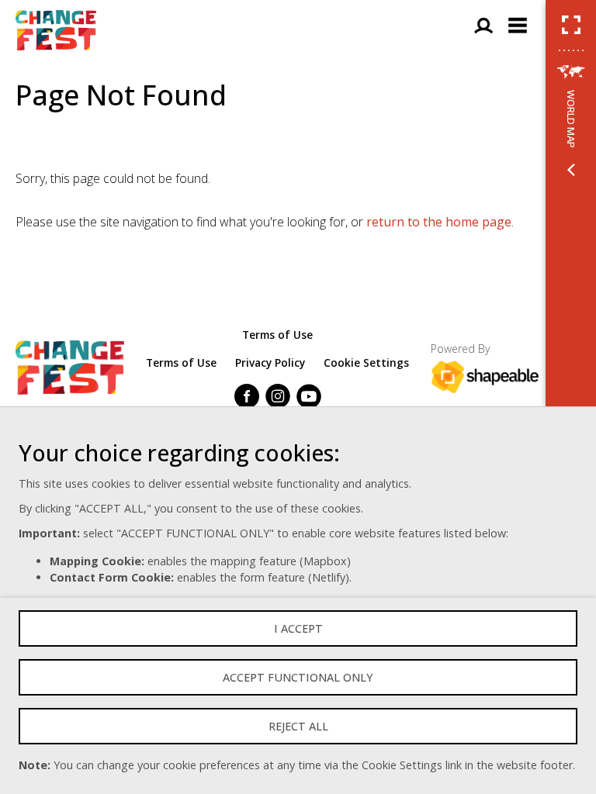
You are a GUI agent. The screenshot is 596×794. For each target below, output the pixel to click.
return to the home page (438, 221)
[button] (571, 25)
